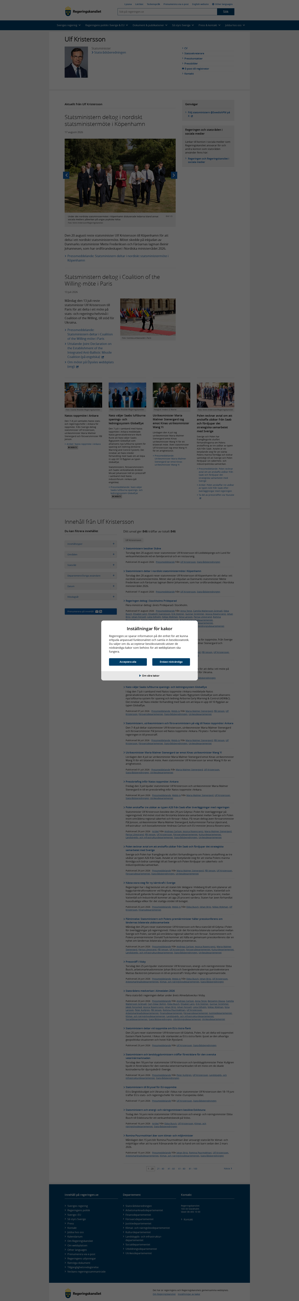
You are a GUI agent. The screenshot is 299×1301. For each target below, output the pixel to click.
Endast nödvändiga (171, 661)
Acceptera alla (128, 661)
